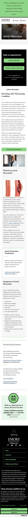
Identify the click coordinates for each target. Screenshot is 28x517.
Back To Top (14, 435)
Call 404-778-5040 (14, 60)
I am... (7, 450)
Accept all (14, 509)
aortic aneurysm (14, 223)
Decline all (14, 512)
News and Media (10, 459)
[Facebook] (8, 445)
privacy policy (15, 77)
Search (17, 20)
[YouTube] (12, 445)
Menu (24, 20)
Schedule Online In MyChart (14, 68)
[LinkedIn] (20, 445)
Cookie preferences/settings (8, 505)
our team (15, 135)
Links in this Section (13, 89)
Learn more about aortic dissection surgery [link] (12, 272)
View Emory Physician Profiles (12, 360)
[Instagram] (16, 445)
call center (14, 75)
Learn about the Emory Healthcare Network (10, 382)
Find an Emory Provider (14, 149)
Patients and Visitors (11, 464)
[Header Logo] (6, 20)
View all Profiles (8, 378)
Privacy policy (23, 505)
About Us (8, 455)
